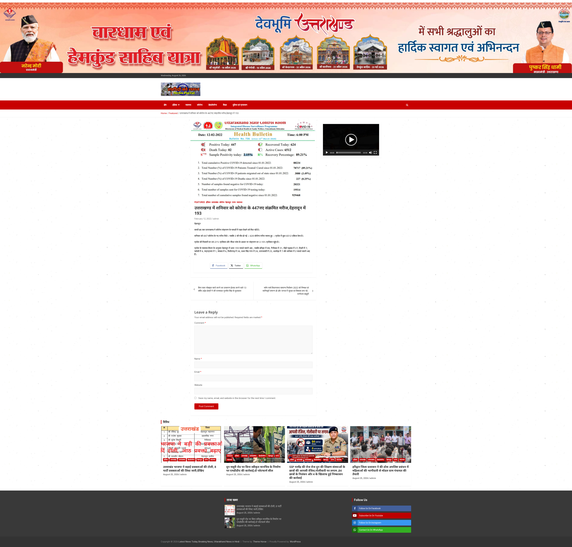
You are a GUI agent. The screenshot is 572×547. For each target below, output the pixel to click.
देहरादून (228, 202)
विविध (166, 422)
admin (216, 219)
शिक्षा (225, 105)
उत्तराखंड (215, 202)
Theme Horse (259, 541)
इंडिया (174, 105)
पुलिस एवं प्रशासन (240, 105)
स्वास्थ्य (188, 105)
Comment (200, 323)
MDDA (230, 456)
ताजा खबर (232, 500)
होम (165, 105)
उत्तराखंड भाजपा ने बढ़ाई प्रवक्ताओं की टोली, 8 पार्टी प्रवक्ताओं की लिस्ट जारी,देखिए (189, 468)
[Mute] (370, 152)
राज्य (234, 202)
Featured (199, 202)
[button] (351, 140)
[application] (351, 140)
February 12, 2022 (202, 219)
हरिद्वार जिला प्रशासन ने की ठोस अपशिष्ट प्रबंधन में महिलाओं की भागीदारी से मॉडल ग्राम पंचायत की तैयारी (380, 470)
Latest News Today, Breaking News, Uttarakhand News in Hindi (209, 541)
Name (198, 358)
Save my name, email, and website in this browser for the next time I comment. (237, 398)
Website (198, 385)
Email (197, 372)
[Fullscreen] (375, 152)
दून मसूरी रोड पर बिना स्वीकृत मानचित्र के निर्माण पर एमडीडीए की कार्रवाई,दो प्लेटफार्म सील (253, 468)
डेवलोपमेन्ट (212, 105)
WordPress (295, 541)
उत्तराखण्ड (182, 460)
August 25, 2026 (171, 474)
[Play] (326, 152)
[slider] (348, 152)
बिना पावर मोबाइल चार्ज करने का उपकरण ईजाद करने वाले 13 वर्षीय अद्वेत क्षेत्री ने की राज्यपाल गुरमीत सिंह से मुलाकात (222, 289)
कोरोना (199, 105)
